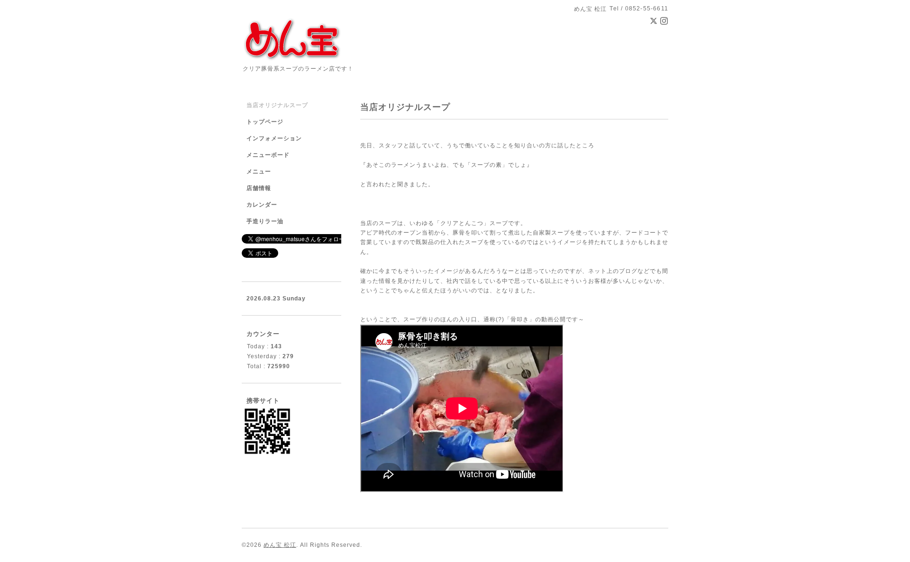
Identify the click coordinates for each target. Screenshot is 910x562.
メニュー (258, 171)
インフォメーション (274, 138)
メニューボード (268, 155)
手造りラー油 (264, 221)
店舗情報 (258, 188)
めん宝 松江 (280, 545)
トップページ (264, 121)
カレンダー (261, 204)
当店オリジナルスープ (277, 105)
